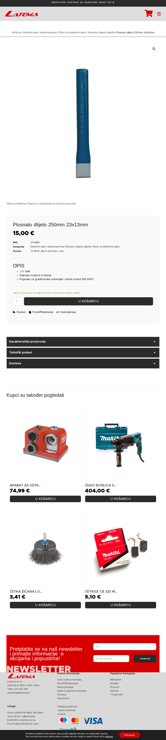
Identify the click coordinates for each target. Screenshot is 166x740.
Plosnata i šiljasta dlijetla (101, 32)
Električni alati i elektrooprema (39, 32)
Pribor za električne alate (72, 32)
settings (109, 736)
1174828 (34, 251)
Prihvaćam (129, 735)
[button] (154, 49)
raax (61, 251)
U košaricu (88, 301)
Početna (16, 32)
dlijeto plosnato (49, 251)
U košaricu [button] (45, 499)
